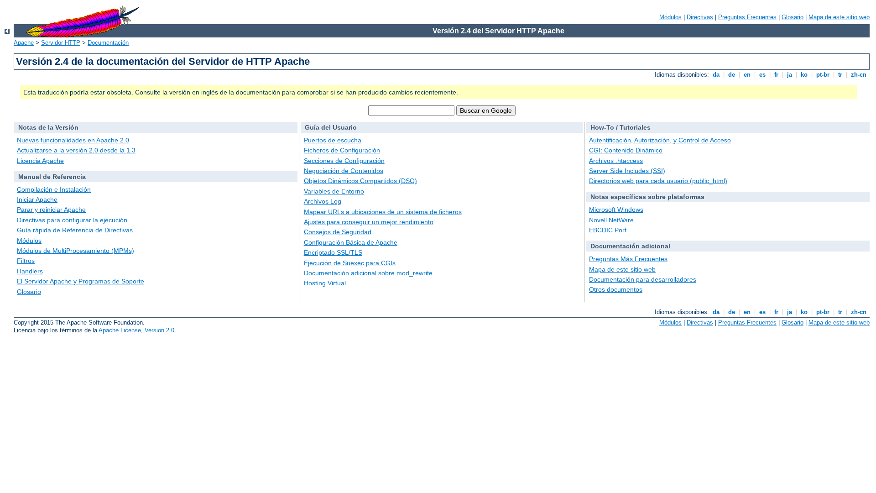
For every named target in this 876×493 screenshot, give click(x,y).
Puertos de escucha (332, 140)
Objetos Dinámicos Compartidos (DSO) (360, 180)
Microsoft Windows (616, 209)
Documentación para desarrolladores (642, 279)
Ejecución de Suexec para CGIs (350, 263)
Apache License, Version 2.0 (136, 330)
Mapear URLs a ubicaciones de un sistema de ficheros (383, 211)
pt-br (822, 74)
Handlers (30, 271)
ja (789, 74)
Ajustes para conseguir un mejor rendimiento (368, 222)
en (747, 74)
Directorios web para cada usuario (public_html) (658, 180)
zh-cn (858, 74)
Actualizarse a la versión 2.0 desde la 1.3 (76, 150)
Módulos (670, 17)
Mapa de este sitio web (839, 17)
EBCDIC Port (607, 230)
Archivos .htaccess (616, 160)
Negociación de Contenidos (343, 170)
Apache (24, 42)
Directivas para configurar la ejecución (72, 220)
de (731, 74)
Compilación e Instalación (54, 189)
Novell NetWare (611, 220)
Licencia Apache (40, 160)
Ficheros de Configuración (342, 150)
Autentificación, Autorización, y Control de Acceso (660, 140)
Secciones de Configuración (344, 160)
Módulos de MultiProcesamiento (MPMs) (75, 250)
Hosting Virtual (325, 283)
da (716, 74)
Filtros (26, 260)
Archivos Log (322, 201)
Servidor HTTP (60, 42)
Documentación (108, 42)
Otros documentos (615, 289)
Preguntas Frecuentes (747, 17)
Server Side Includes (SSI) (627, 170)
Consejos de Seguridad (337, 232)
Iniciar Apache (37, 199)
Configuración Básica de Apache (350, 242)
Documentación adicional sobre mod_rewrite (368, 273)
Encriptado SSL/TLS (333, 252)
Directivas (700, 17)
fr (776, 74)
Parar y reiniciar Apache (51, 209)
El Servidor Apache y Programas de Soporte (80, 281)
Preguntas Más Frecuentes (628, 258)
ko (804, 74)
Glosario (792, 17)
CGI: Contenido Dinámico (625, 150)
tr (840, 74)
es (762, 74)
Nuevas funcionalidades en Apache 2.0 (73, 140)
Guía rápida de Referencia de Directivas (75, 230)
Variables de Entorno (334, 191)
